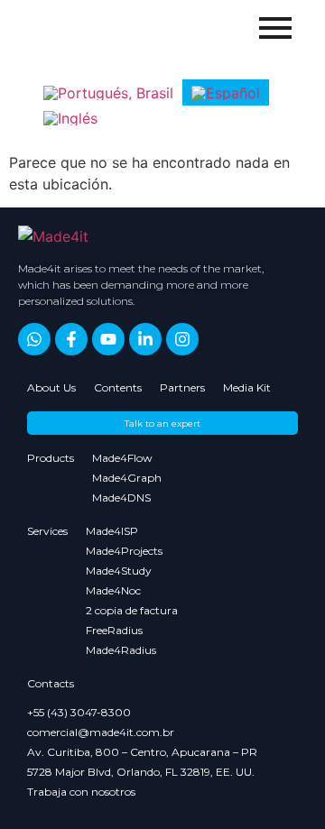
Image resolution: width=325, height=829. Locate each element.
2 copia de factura (132, 610)
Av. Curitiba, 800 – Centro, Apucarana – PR (142, 752)
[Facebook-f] (71, 339)
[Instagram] (182, 339)
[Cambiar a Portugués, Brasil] (108, 92)
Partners (182, 387)
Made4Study (119, 570)
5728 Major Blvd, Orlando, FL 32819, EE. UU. (141, 771)
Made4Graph (127, 477)
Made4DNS (121, 497)
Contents (118, 387)
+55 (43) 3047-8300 (79, 712)
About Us (51, 387)
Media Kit (247, 387)
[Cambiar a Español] (225, 92)
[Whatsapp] (34, 339)
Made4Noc (113, 590)
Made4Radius (121, 650)
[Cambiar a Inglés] (70, 119)
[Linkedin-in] (145, 339)
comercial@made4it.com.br (100, 732)
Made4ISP (112, 531)
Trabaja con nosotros (81, 791)
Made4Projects (124, 550)
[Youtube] (108, 339)
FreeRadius (114, 630)
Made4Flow (122, 458)
